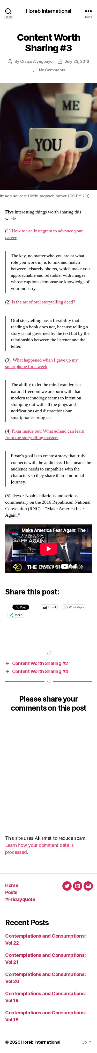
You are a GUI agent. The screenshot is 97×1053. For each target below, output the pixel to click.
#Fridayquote (20, 899)
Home (11, 885)
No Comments (52, 69)
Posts (11, 892)
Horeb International (48, 11)
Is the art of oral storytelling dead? (43, 302)
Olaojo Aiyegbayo (36, 61)
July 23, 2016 (77, 61)
